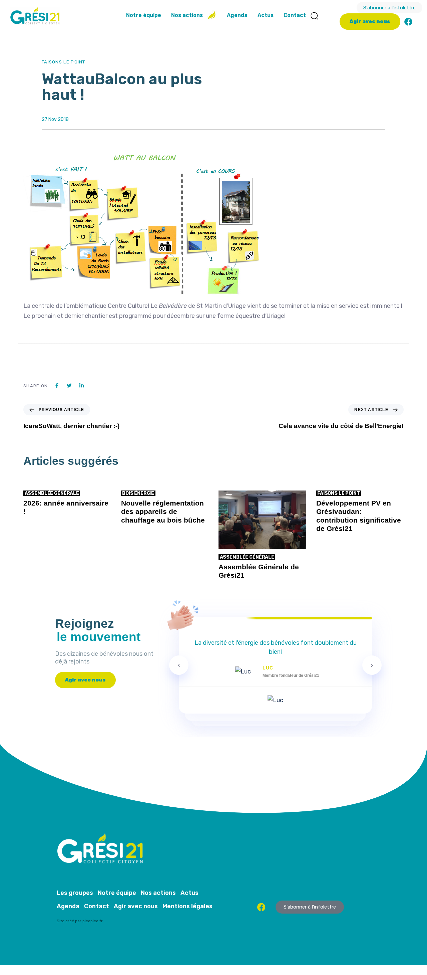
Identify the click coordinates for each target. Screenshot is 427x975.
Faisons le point (63, 61)
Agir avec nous (136, 906)
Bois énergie (138, 493)
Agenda (237, 15)
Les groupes (75, 893)
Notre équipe (143, 15)
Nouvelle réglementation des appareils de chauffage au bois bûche (163, 511)
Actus (266, 15)
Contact (295, 15)
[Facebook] (408, 22)
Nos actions (187, 15)
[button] (314, 16)
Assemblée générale (52, 493)
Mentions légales (187, 906)
